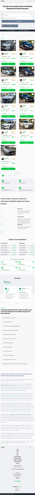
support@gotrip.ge (17, 475)
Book (8, 64)
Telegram (20, 467)
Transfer (17, 449)
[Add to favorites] (14, 42)
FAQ (17, 453)
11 (14, 175)
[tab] (17, 318)
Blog (17, 454)
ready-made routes (10, 396)
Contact (17, 463)
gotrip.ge (17, 477)
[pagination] (1, 175)
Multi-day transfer (17, 461)
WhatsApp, (15, 467)
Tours (17, 451)
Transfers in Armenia (17, 458)
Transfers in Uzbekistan (17, 459)
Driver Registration (17, 456)
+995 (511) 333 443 (17, 465)
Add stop (19, 21)
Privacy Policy (17, 490)
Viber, (18, 467)
